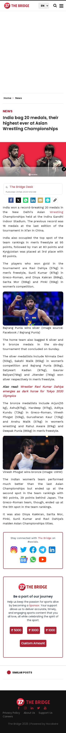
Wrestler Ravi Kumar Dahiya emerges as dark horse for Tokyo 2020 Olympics (33, 391)
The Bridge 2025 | (19, 724)
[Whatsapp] (25, 200)
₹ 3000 (33, 630)
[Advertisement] (33, 55)
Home (8, 98)
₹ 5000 (16, 630)
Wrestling (56, 212)
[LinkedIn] (33, 200)
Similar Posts (22, 672)
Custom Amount (33, 643)
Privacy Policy (11, 713)
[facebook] (11, 200)
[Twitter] (18, 200)
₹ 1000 (50, 630)
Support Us (45, 713)
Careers (8, 716)
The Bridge (44, 538)
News (7, 111)
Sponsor (34, 605)
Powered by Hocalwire (44, 724)
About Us (29, 713)
